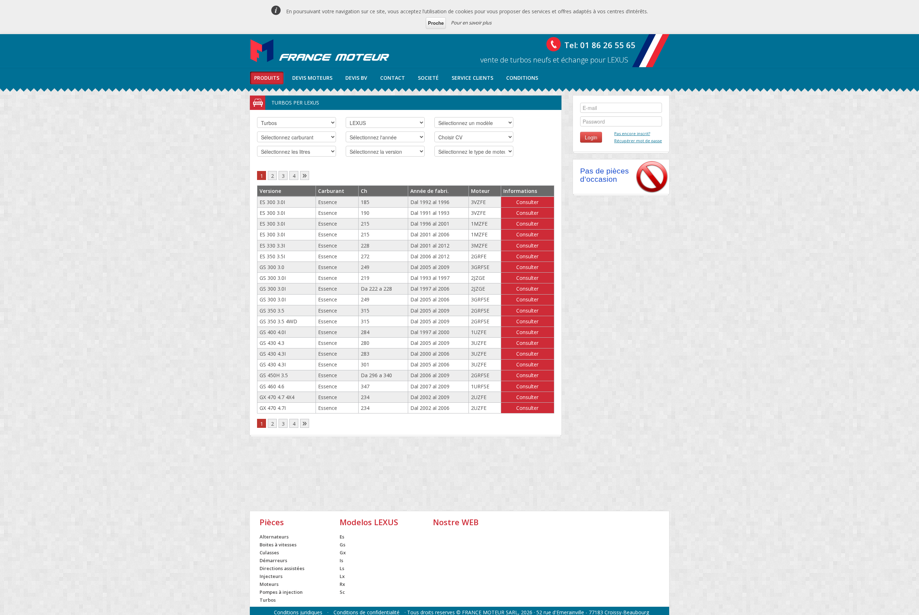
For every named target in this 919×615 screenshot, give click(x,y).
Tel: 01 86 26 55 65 (599, 45)
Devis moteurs (312, 77)
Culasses (269, 552)
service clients (472, 77)
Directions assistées (282, 568)
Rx (342, 584)
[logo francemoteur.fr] (320, 50)
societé (428, 77)
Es (342, 536)
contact (392, 77)
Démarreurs (273, 560)
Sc (342, 592)
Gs (342, 544)
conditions (522, 77)
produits (266, 77)
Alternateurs (274, 536)
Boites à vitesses (278, 544)
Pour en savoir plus (471, 22)
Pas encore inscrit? (632, 133)
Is (341, 560)
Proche (436, 22)
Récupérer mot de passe (638, 140)
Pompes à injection (281, 592)
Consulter (527, 202)
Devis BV (356, 77)
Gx (343, 552)
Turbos (268, 600)
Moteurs (269, 584)
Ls (342, 568)
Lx (342, 576)
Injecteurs (271, 576)
